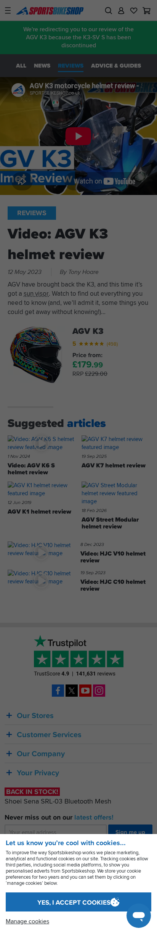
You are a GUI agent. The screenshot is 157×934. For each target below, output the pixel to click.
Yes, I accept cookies (74, 902)
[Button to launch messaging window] (139, 915)
